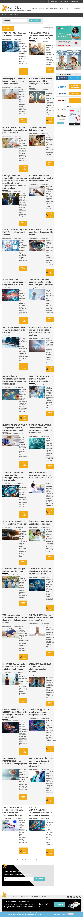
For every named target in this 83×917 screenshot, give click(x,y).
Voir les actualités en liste (49, 29)
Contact (59, 896)
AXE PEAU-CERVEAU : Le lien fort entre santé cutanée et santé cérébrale (41, 617)
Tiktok (77, 896)
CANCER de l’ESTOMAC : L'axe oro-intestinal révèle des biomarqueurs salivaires (41, 282)
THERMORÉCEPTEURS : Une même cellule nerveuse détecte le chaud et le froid (41, 35)
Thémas (66, 1)
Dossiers (41, 8)
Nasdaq (74, 7)
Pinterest (74, 896)
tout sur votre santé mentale (75, 86)
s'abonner (59, 904)
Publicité (46, 896)
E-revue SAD (53, 1)
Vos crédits (75, 93)
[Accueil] (5, 8)
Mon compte (76, 1)
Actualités (35, 8)
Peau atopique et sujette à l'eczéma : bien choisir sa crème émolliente (13, 81)
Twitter (71, 896)
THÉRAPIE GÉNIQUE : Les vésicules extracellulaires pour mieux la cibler (40, 571)
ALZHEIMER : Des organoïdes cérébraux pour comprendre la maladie (14, 282)
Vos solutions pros (74, 100)
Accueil (4, 15)
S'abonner (39, 879)
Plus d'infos (38, 914)
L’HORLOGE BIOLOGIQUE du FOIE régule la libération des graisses (14, 232)
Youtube (80, 896)
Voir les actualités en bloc (53, 29)
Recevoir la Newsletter (68, 74)
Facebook (68, 896)
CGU (53, 896)
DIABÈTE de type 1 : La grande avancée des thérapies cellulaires (39, 712)
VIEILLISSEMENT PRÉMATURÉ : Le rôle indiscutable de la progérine (14, 761)
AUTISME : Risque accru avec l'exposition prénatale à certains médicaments (41, 178)
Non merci (70, 914)
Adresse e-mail (8, 876)
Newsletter (24, 896)
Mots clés (7, 20)
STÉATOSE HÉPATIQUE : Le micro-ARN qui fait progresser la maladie (41, 378)
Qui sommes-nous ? (35, 896)
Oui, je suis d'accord (60, 914)
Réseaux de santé (59, 8)
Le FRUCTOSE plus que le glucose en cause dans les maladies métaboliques (13, 666)
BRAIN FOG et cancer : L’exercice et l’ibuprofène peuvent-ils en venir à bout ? (41, 475)
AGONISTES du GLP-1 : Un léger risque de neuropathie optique (41, 232)
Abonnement (49, 8)
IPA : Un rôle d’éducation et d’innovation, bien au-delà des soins (14, 330)
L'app (60, 1)
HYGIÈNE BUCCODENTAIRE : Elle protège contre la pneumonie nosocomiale (14, 427)
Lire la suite (24, 71)
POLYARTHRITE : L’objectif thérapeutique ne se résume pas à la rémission (14, 130)
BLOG (66, 8)
